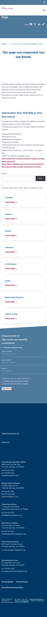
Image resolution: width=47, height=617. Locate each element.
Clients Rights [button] (7, 582)
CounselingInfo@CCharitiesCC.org (14, 571)
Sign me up (7, 388)
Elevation (25, 601)
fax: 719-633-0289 (8, 494)
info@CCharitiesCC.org (10, 433)
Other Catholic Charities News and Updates (16, 384)
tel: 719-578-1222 (8, 531)
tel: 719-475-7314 (8, 492)
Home (4, 44)
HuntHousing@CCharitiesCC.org (13, 550)
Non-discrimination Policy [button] (12, 587)
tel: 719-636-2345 (8, 470)
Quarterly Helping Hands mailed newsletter (16, 381)
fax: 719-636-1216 (8, 473)
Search (4, 174)
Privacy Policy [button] (22, 582)
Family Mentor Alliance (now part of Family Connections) (23, 164)
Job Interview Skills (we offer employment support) (21, 167)
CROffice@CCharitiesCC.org (12, 515)
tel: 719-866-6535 (8, 569)
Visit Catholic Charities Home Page (21, 104)
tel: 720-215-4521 (8, 513)
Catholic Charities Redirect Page (27, 44)
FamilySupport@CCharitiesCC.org (14, 534)
